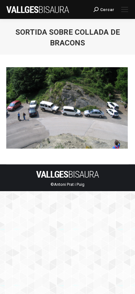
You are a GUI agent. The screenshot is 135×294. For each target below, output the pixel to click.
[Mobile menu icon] (125, 9)
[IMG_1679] (67, 109)
